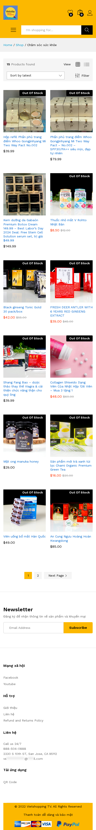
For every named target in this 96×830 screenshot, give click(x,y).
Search (87, 30)
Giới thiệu (10, 708)
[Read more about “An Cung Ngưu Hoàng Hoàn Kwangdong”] (60, 529)
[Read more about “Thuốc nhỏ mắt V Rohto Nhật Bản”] (60, 213)
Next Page (56, 575)
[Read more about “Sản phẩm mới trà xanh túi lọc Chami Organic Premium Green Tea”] (60, 454)
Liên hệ (8, 714)
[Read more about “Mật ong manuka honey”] (13, 454)
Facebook (10, 677)
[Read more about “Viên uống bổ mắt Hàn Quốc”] (13, 529)
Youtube (9, 684)
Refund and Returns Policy (23, 720)
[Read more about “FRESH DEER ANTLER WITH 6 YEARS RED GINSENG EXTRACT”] (60, 300)
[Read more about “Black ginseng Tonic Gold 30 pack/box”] (13, 300)
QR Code (10, 782)
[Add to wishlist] (34, 129)
